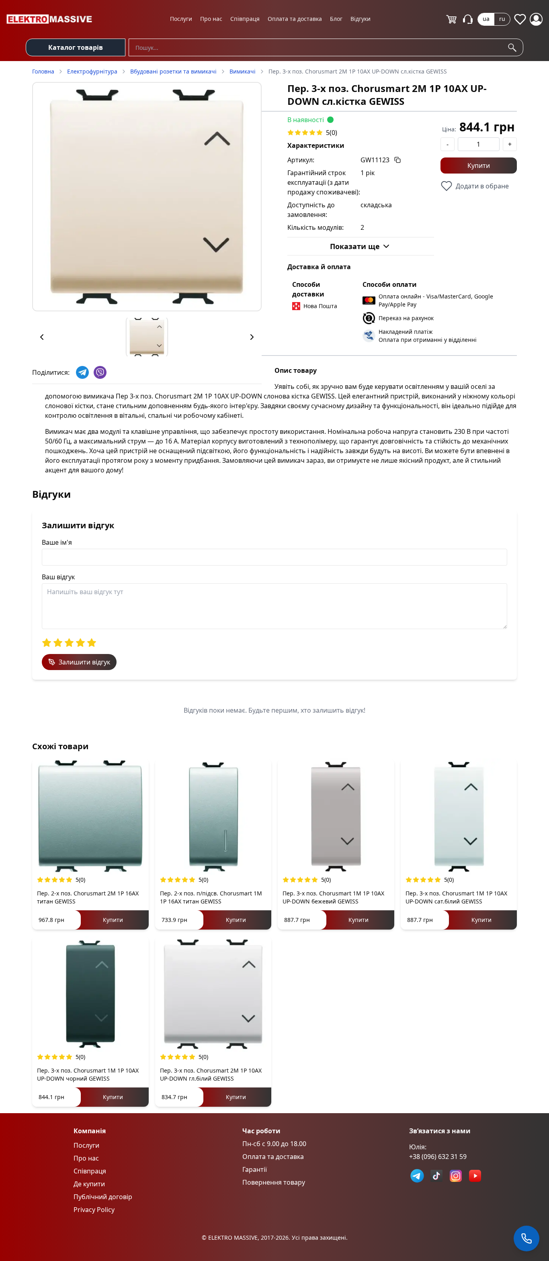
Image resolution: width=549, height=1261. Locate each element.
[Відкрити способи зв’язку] (526, 1238)
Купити (478, 165)
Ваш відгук (58, 576)
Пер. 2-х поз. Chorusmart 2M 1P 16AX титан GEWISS (88, 897)
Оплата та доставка (295, 18)
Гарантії (254, 1169)
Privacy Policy (94, 1209)
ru (502, 18)
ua (486, 18)
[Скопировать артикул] (397, 160)
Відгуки (360, 18)
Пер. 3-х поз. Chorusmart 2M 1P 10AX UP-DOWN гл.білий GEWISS (211, 1074)
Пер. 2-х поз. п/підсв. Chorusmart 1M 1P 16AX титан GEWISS (211, 897)
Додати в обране (482, 186)
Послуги (181, 18)
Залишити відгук (84, 662)
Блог (336, 18)
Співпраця (245, 18)
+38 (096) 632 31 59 (438, 1156)
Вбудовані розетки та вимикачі (173, 71)
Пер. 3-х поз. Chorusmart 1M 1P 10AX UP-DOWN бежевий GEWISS (333, 897)
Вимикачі (242, 71)
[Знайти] (513, 47)
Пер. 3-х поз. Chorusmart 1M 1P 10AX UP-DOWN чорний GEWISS (88, 1074)
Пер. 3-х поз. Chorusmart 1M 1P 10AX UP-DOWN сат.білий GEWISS (456, 897)
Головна (43, 71)
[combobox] (326, 47)
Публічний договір (103, 1196)
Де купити (89, 1183)
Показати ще (355, 246)
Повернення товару (273, 1182)
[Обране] (520, 19)
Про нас (211, 18)
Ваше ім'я (57, 542)
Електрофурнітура (92, 71)
